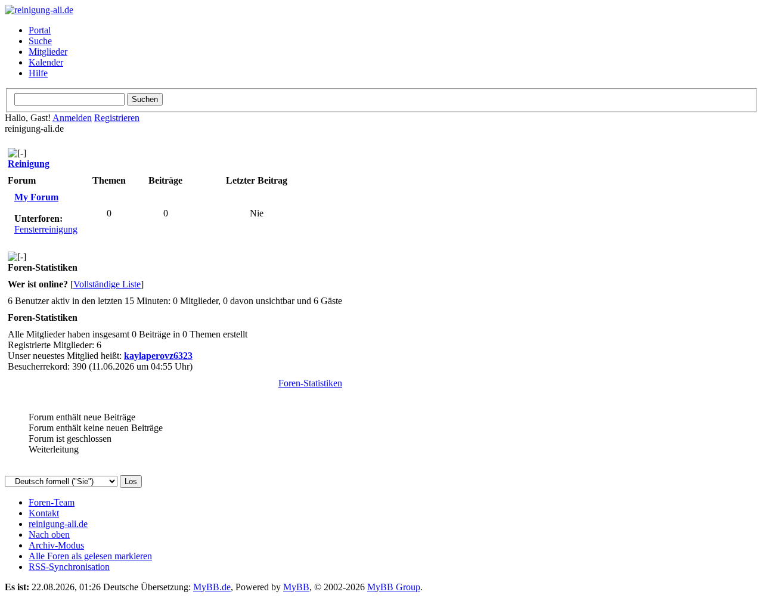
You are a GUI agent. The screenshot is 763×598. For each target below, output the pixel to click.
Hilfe (38, 73)
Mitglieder (48, 52)
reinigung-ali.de (58, 524)
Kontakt (44, 513)
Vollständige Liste (107, 284)
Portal (40, 30)
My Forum (36, 197)
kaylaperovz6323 (158, 356)
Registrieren (116, 118)
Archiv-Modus (56, 545)
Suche (40, 41)
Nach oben (49, 534)
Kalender (46, 62)
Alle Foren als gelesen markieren (90, 556)
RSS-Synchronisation (69, 567)
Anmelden (72, 118)
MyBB (296, 587)
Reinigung (28, 164)
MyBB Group (393, 587)
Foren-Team (52, 502)
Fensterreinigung (45, 229)
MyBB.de (212, 587)
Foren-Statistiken (310, 383)
